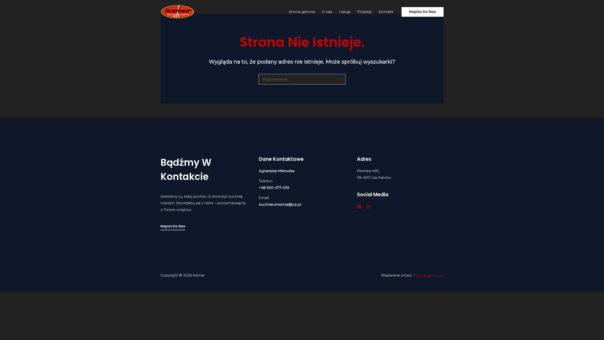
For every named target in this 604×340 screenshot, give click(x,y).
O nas (327, 11)
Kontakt (386, 11)
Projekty (364, 11)
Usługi (344, 11)
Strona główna (302, 11)
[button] (423, 12)
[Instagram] (368, 207)
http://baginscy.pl (428, 275)
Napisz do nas (172, 226)
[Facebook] (359, 207)
